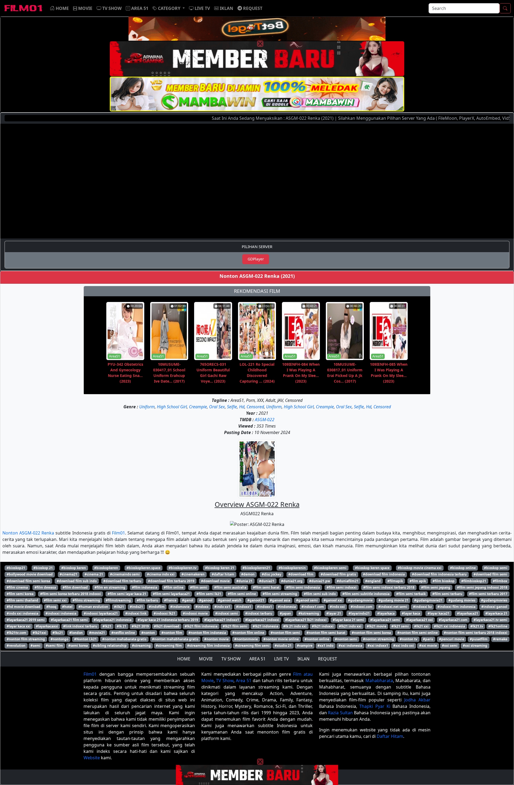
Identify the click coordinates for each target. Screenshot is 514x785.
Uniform (147, 407)
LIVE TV (281, 659)
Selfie (232, 407)
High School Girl (172, 407)
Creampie (198, 407)
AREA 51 (257, 659)
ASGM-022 (264, 420)
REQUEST (327, 659)
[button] (168, 8)
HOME (183, 659)
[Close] (260, 43)
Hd (241, 407)
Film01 (118, 533)
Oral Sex (217, 407)
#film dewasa (45, 587)
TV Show (224, 680)
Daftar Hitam (390, 736)
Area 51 (243, 680)
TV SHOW (231, 659)
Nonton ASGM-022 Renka (28, 533)
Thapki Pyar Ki (374, 706)
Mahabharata (379, 680)
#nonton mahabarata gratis (124, 639)
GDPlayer (256, 258)
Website (92, 758)
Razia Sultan (340, 713)
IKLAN (303, 659)
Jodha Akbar (417, 700)
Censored (255, 407)
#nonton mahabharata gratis (175, 639)
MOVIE (206, 659)
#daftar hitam (223, 574)
